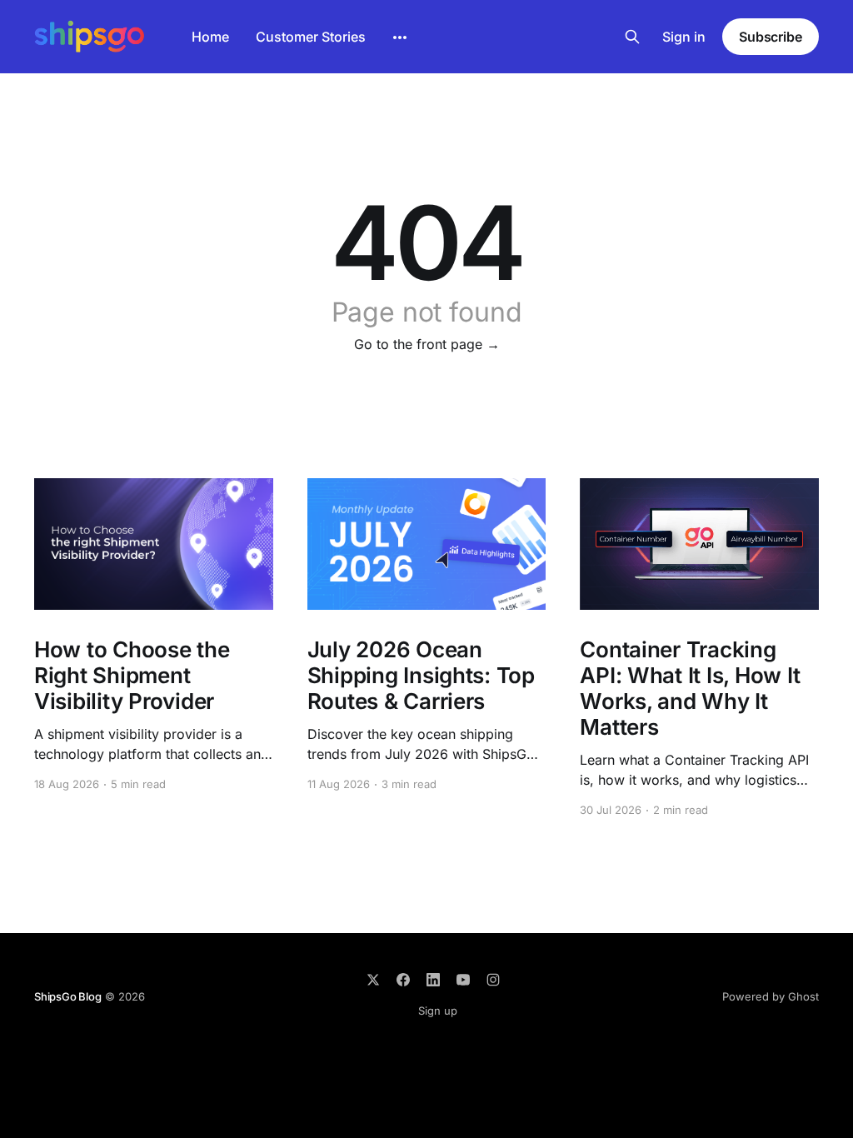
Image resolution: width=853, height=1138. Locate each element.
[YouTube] (463, 979)
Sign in (684, 36)
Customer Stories (311, 36)
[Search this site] (632, 36)
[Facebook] (403, 979)
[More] (399, 37)
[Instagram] (493, 979)
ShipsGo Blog (68, 996)
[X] (373, 979)
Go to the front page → (427, 344)
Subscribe (770, 36)
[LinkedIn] (433, 979)
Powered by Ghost (770, 996)
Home (210, 36)
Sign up (437, 1010)
